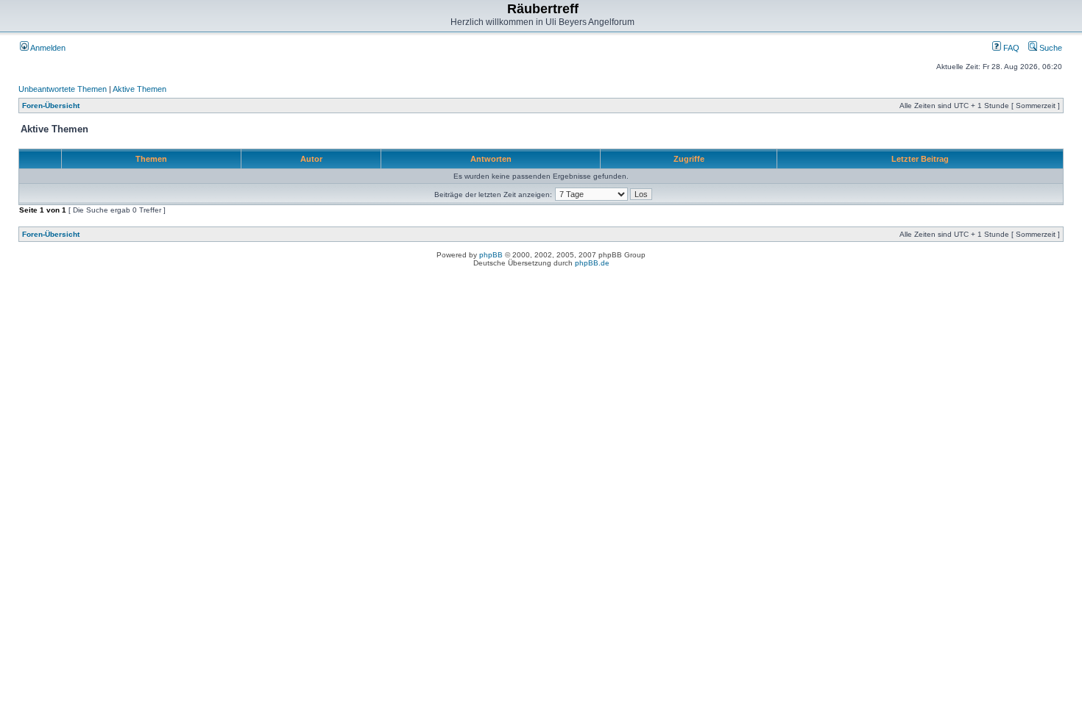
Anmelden (47, 47)
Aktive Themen (139, 89)
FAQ (1010, 47)
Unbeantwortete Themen (62, 89)
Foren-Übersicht (50, 105)
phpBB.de (592, 263)
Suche (1049, 47)
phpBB (491, 255)
